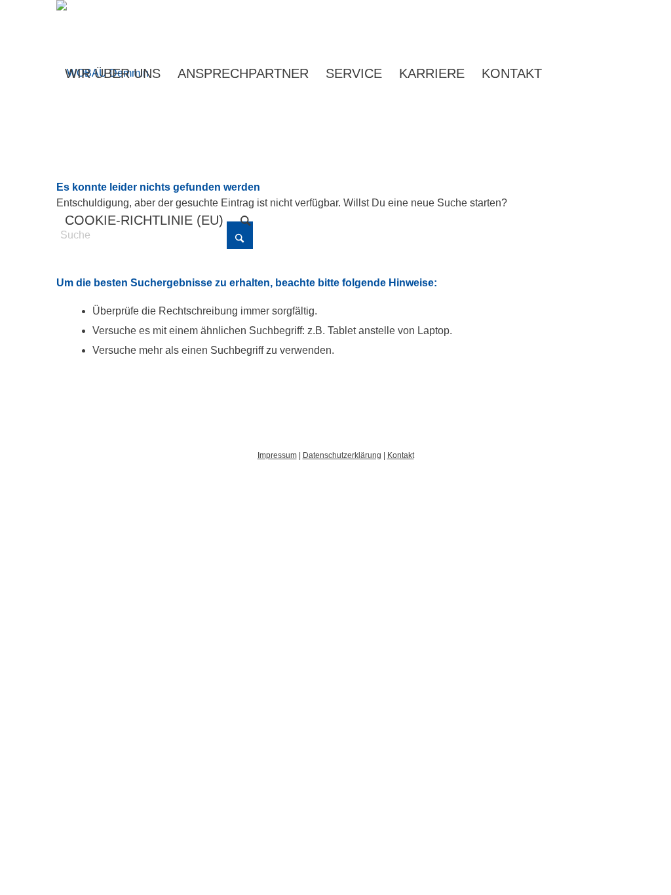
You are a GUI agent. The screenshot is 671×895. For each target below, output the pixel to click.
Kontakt (400, 455)
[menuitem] (112, 73)
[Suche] (245, 220)
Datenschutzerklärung (342, 455)
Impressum (277, 455)
